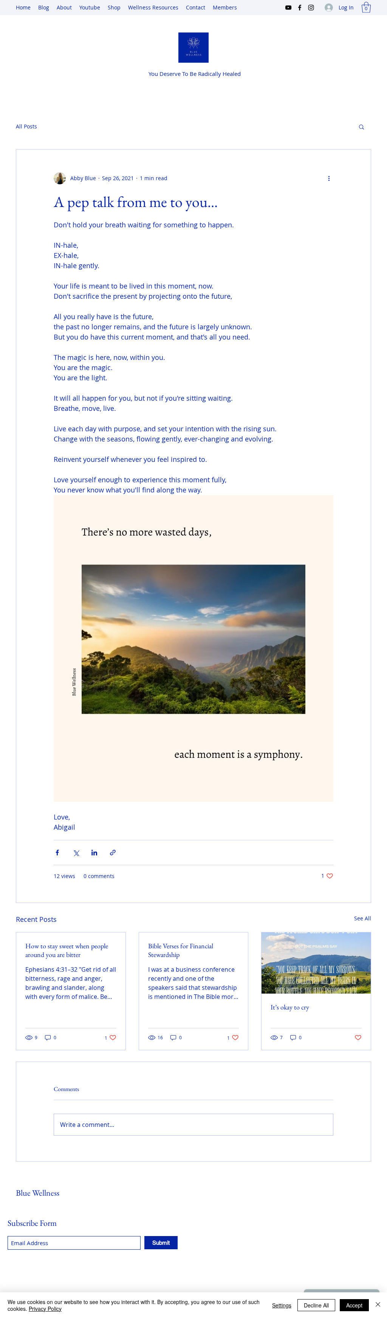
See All (362, 918)
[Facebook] (299, 7)
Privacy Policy (45, 1308)
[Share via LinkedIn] (94, 852)
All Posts (26, 126)
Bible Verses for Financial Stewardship (180, 950)
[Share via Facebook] (57, 852)
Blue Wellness (37, 1192)
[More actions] (328, 178)
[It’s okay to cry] (316, 963)
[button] (366, 7)
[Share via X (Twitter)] (75, 852)
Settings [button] (281, 1305)
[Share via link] (112, 852)
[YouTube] (288, 7)
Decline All (316, 1305)
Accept (354, 1305)
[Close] (377, 1305)
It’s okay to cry (290, 1007)
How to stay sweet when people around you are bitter (66, 950)
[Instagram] (311, 7)
